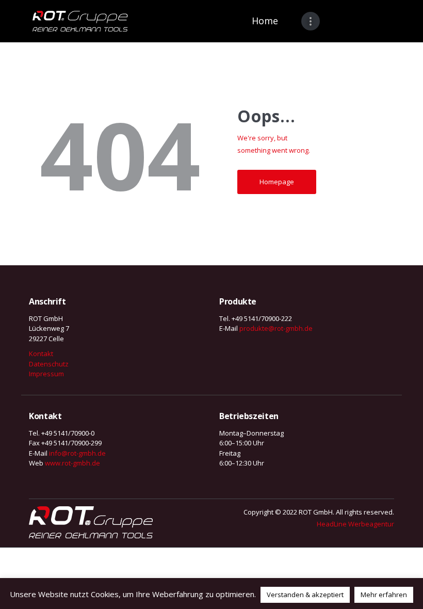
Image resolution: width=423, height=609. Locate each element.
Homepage (276, 181)
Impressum (46, 373)
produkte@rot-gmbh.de (276, 328)
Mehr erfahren (384, 594)
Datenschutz (49, 363)
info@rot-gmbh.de (77, 453)
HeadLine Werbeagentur (355, 523)
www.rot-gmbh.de (72, 463)
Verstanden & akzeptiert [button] (305, 594)
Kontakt (41, 353)
